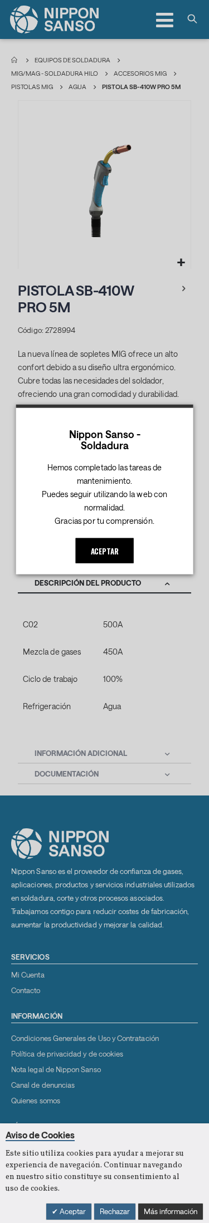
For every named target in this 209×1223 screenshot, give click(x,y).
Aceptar (72, 1211)
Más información (170, 1211)
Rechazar (115, 1211)
